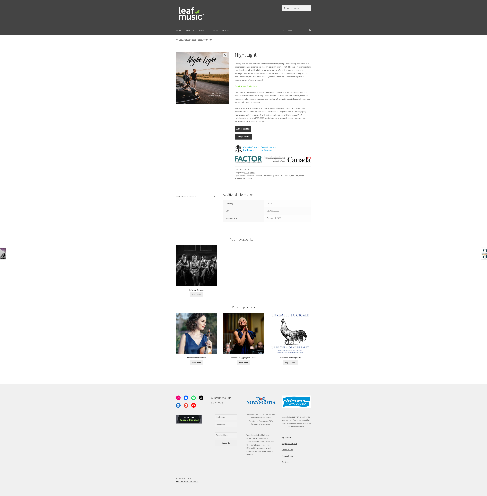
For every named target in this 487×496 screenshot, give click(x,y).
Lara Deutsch (285, 175)
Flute (277, 175)
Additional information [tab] (186, 196)
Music (188, 30)
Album (200, 40)
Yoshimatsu (247, 178)
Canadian (250, 175)
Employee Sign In (289, 443)
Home (178, 30)
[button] (225, 55)
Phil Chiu (294, 175)
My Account (287, 437)
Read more (196, 295)
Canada (242, 175)
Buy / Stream (243, 136)
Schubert (238, 178)
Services (201, 30)
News (215, 30)
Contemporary (268, 175)
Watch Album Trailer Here (246, 86)
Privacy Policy (288, 456)
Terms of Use (287, 449)
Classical (258, 175)
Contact (225, 30)
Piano (301, 175)
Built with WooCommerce (187, 481)
